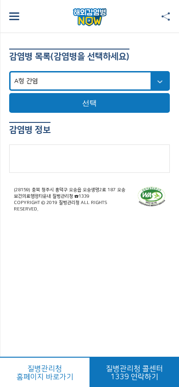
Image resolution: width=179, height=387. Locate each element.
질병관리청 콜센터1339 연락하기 (134, 373)
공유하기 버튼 (166, 16)
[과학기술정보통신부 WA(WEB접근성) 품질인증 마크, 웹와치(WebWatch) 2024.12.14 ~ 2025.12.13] (151, 196)
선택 (89, 103)
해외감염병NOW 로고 (89, 17)
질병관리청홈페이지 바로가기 (45, 373)
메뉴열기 (14, 16)
